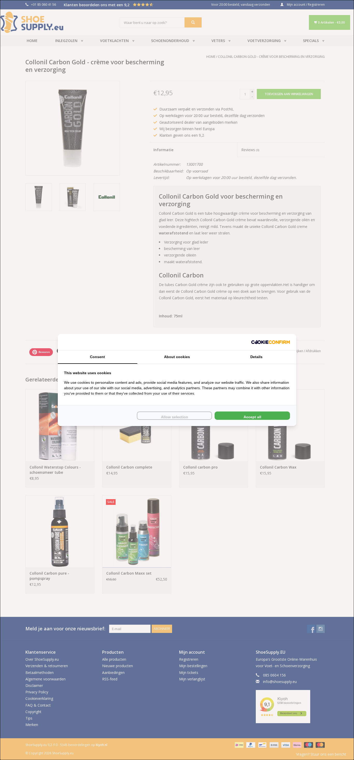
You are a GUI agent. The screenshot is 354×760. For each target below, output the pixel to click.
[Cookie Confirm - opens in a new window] (270, 342)
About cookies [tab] (177, 357)
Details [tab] (256, 357)
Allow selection (174, 417)
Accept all (252, 417)
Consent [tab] (97, 357)
